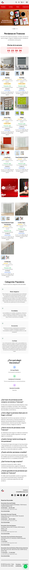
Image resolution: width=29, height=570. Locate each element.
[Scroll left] (3, 187)
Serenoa (7, 77)
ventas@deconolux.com (22, 491)
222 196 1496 (12, 507)
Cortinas (11, 6)
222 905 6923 (4, 507)
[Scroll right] (25, 187)
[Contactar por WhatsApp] (25, 566)
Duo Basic (21, 77)
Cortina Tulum (21, 222)
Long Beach (7, 157)
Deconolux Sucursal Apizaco (8, 525)
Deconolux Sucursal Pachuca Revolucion (11, 536)
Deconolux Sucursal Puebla (8, 503)
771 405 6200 (4, 552)
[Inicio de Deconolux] (2, 2)
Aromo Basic (7, 117)
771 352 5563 (12, 552)
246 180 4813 (4, 518)
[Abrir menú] (27, 2)
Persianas (3, 6)
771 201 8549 (4, 541)
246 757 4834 (12, 518)
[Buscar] (16, 2)
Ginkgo (22, 117)
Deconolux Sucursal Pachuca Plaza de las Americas (14, 548)
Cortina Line (7, 261)
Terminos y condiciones (19, 565)
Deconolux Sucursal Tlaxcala (8, 514)
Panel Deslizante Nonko (22, 157)
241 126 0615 (4, 530)
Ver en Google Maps (5, 511)
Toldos (17, 6)
